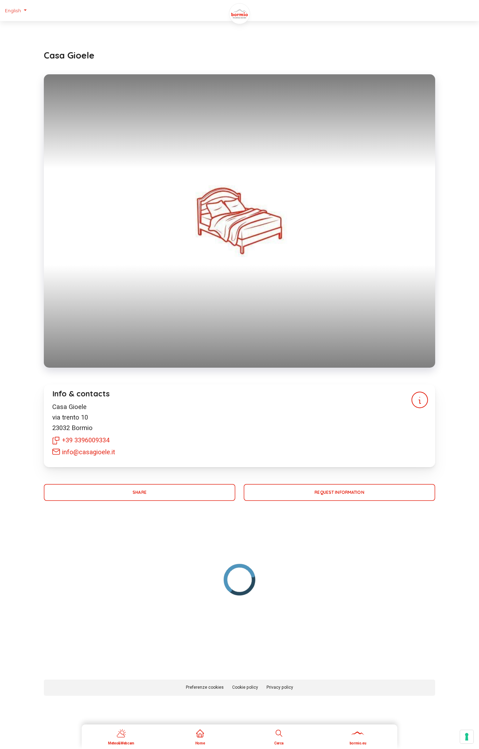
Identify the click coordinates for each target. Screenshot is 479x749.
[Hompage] (239, 13)
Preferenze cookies (205, 687)
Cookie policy (245, 687)
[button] (16, 10)
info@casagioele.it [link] (88, 452)
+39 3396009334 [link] (85, 440)
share (140, 492)
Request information (339, 492)
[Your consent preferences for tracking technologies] (466, 736)
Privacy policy (280, 687)
